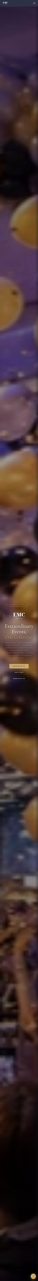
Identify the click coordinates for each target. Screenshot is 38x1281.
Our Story (19, 672)
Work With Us (19, 678)
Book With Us (19, 666)
